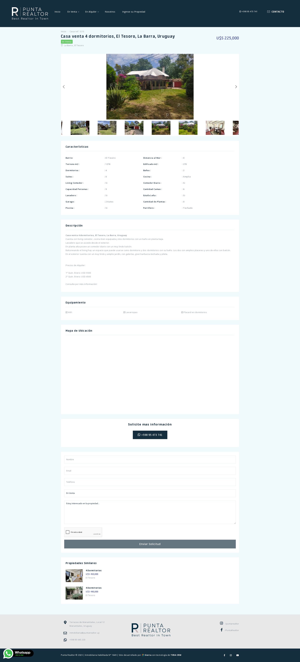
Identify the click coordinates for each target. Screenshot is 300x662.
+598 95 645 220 (77, 639)
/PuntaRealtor (232, 630)
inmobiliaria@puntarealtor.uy (85, 632)
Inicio (57, 11)
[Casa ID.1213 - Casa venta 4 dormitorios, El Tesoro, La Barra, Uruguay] (150, 87)
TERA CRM (176, 655)
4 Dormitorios (94, 570)
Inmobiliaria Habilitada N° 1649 (100, 655)
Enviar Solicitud (150, 544)
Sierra (148, 655)
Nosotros (110, 11)
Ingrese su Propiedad (133, 11)
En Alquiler (91, 11)
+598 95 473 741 (249, 11)
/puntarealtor (232, 623)
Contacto (277, 11)
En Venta (72, 11)
